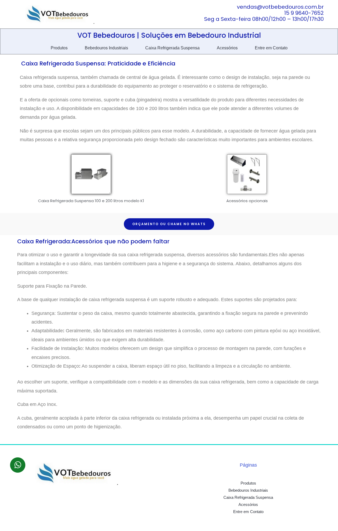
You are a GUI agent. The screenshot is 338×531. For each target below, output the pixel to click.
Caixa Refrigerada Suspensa (172, 48)
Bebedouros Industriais (106, 48)
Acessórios (227, 48)
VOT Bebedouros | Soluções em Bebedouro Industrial (169, 35)
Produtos (59, 48)
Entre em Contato (271, 48)
